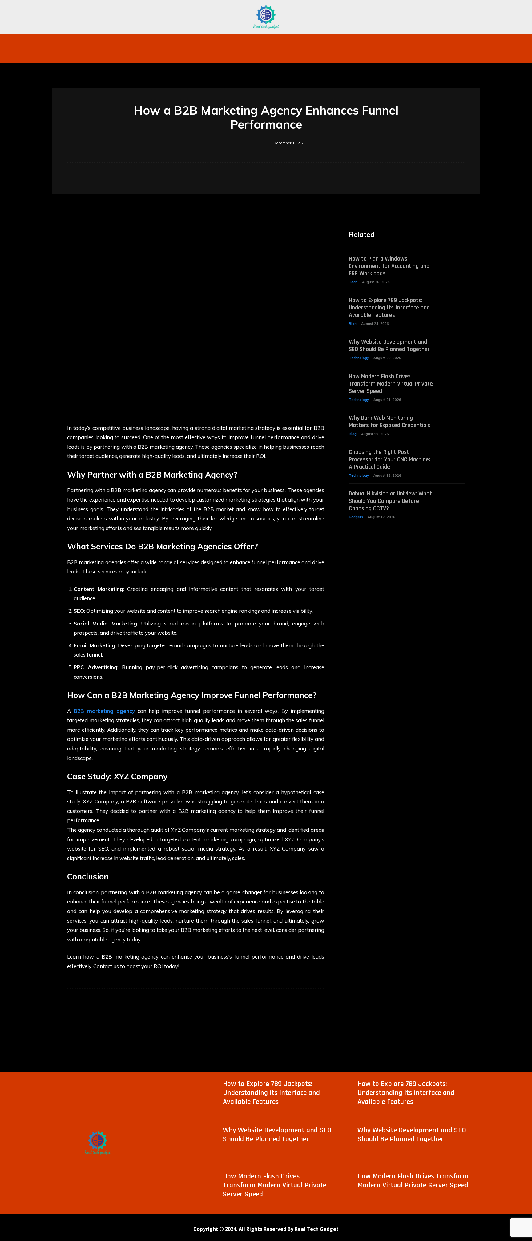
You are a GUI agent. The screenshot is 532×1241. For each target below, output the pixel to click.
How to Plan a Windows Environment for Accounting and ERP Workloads (389, 266)
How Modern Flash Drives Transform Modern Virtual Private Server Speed (391, 383)
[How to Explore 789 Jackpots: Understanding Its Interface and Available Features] (453, 305)
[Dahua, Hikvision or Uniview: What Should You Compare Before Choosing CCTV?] (453, 498)
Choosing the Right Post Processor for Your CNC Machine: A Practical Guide (389, 459)
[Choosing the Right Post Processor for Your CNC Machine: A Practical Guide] (453, 456)
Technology (359, 358)
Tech (353, 282)
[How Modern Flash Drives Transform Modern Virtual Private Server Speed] (453, 381)
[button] (407, 41)
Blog (353, 323)
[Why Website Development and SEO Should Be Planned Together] (453, 346)
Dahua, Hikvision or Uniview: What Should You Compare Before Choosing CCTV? (390, 501)
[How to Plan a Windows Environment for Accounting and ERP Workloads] (453, 263)
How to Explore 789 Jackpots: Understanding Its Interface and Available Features (389, 307)
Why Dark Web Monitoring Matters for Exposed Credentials (389, 421)
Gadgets (356, 517)
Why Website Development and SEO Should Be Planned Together (389, 345)
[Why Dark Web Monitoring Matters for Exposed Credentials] (453, 422)
